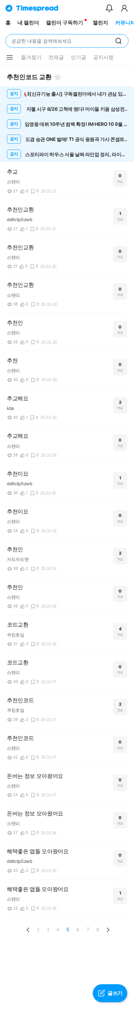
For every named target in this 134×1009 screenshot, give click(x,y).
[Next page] (108, 930)
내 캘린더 (28, 22)
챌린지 (100, 22)
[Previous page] (28, 930)
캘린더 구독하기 (64, 22)
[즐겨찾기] (58, 77)
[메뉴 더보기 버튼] (9, 57)
